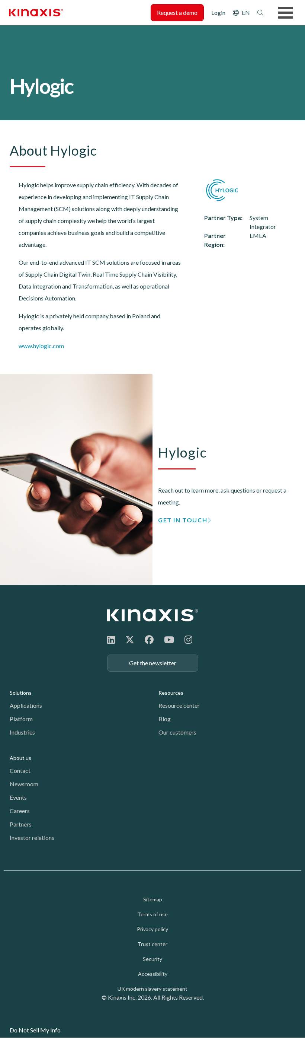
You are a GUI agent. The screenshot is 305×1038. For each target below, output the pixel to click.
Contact (20, 770)
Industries (22, 732)
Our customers (177, 732)
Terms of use (152, 914)
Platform (21, 718)
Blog (164, 718)
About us (20, 758)
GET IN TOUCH (182, 519)
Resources (170, 693)
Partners (21, 824)
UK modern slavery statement (152, 989)
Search (260, 12)
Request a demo (177, 12)
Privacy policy (152, 929)
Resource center (179, 705)
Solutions (21, 693)
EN (246, 12)
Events (18, 797)
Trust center (152, 944)
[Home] (152, 615)
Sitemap (152, 899)
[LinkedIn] (111, 639)
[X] (129, 639)
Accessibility (152, 974)
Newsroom (24, 783)
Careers (20, 810)
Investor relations (32, 837)
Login (218, 12)
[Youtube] (169, 639)
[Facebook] (149, 639)
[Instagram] (188, 639)
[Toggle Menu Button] (285, 13)
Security (152, 959)
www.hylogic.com (41, 345)
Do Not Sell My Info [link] (35, 1030)
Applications (26, 705)
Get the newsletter (152, 662)
